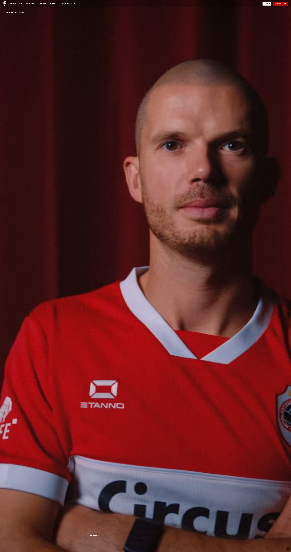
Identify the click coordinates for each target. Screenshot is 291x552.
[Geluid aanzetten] (288, 549)
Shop (268, 3)
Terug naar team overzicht (15, 12)
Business (53, 3)
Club (20, 3)
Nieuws (13, 3)
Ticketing (42, 3)
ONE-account (282, 3)
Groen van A (66, 3)
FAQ (75, 3)
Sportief (30, 3)
